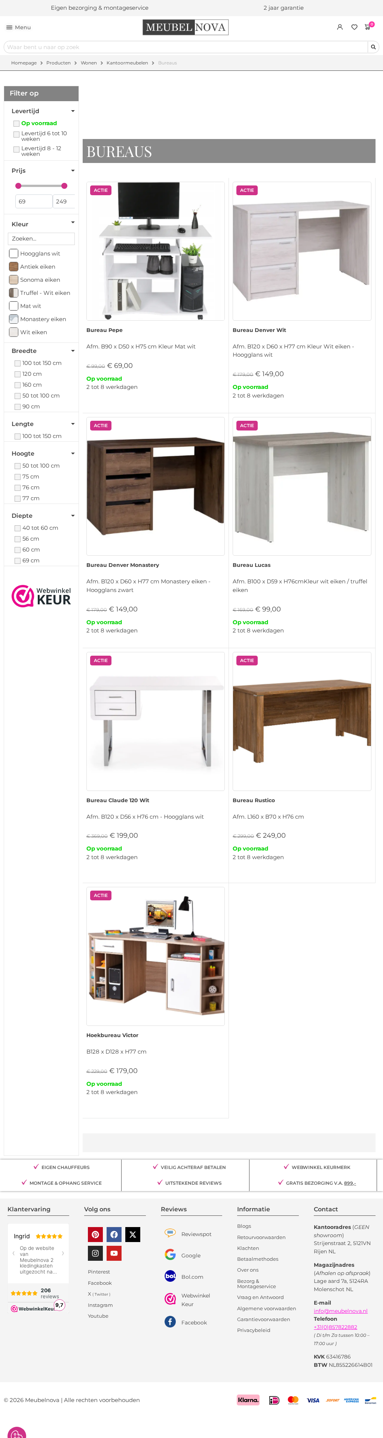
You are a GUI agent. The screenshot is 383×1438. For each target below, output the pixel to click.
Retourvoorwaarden (261, 1237)
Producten (58, 63)
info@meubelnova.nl (341, 1311)
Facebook (194, 1322)
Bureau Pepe (104, 330)
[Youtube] (114, 1253)
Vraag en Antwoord (260, 1297)
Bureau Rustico (254, 800)
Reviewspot (196, 1234)
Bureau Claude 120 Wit (117, 800)
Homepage (24, 63)
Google (190, 1255)
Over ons (247, 1269)
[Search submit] (373, 47)
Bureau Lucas (251, 565)
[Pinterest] (95, 1234)
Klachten (248, 1248)
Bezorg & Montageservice (256, 1283)
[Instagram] (95, 1253)
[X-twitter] (132, 1234)
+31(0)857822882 (335, 1327)
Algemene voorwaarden (266, 1308)
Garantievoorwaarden (263, 1319)
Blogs (244, 1226)
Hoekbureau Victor (112, 1035)
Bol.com (192, 1277)
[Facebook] (114, 1234)
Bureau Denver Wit (259, 330)
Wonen (89, 63)
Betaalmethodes (257, 1259)
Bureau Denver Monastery (122, 565)
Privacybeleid (253, 1330)
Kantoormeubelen (127, 63)
